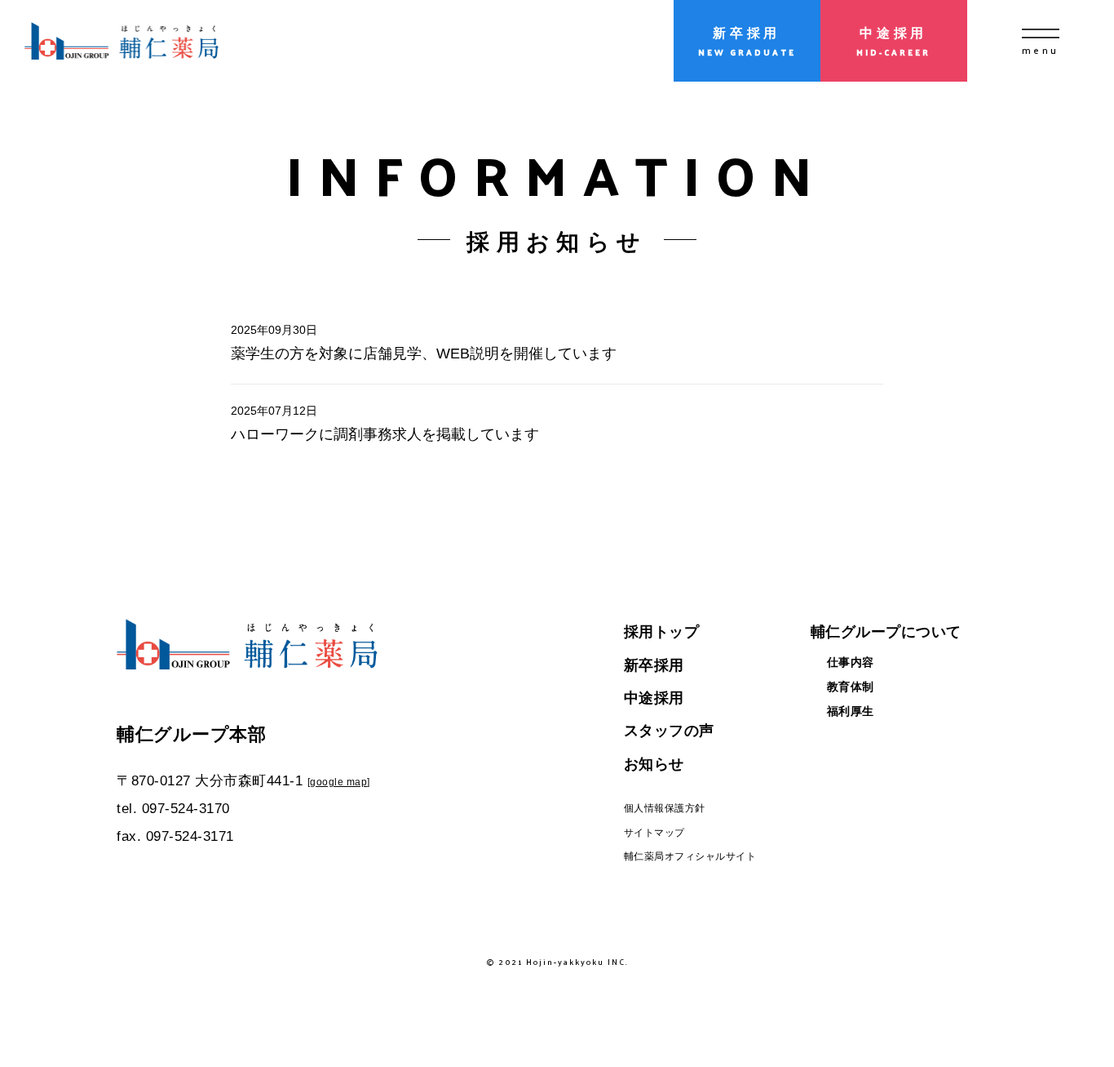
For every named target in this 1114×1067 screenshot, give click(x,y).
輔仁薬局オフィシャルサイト (690, 856)
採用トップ (662, 632)
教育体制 (850, 686)
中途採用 (654, 698)
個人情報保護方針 (664, 808)
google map (338, 782)
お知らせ (654, 764)
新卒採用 (654, 665)
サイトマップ (654, 832)
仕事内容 (850, 662)
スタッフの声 (669, 730)
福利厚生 (850, 711)
